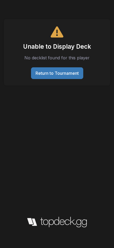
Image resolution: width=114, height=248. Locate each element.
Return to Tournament (57, 73)
